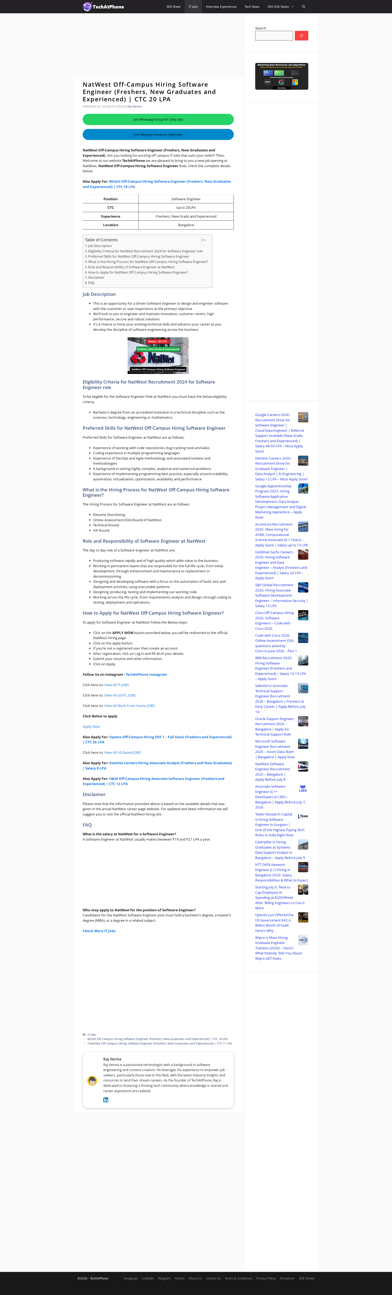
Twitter (180, 1278)
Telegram (164, 1278)
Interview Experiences (221, 6)
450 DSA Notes (278, 6)
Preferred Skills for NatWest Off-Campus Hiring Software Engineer (138, 256)
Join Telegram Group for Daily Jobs (158, 134)
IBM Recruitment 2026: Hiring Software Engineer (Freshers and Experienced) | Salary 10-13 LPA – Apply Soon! (280, 668)
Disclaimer (96, 277)
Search (260, 28)
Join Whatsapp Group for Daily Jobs (158, 119)
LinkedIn (148, 1278)
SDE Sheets (306, 1278)
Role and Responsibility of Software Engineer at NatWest (131, 267)
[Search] (301, 36)
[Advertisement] (158, 45)
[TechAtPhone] (103, 6)
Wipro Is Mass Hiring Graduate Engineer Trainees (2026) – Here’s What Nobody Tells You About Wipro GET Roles (278, 948)
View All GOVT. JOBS (120, 695)
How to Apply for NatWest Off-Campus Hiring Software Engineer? (138, 272)
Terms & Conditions (238, 1278)
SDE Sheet (173, 6)
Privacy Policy (266, 1278)
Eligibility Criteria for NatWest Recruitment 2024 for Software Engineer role (145, 251)
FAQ (91, 283)
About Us (195, 1278)
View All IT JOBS (116, 684)
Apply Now (91, 726)
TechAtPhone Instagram (146, 674)
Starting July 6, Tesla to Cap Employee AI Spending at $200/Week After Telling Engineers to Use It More (280, 897)
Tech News (252, 6)
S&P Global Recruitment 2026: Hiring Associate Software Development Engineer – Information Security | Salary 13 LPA (281, 595)
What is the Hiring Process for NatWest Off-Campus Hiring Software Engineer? (148, 261)
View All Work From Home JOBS (129, 705)
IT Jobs (193, 6)
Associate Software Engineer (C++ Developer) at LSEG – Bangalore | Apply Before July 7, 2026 (280, 797)
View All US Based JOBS (122, 752)
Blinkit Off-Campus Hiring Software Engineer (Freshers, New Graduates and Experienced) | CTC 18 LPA (157, 1039)
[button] (303, 6)
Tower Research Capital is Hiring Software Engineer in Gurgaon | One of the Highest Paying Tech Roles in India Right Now (279, 824)
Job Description (100, 246)
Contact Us (213, 1278)
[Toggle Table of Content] (203, 240)
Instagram (131, 1278)
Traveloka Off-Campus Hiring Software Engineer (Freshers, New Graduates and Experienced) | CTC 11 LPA (159, 1043)
